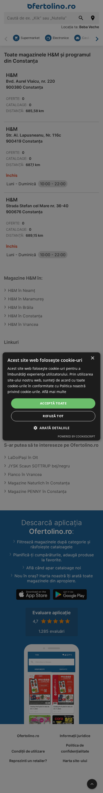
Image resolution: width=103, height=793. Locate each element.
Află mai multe (54, 391)
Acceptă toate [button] (53, 403)
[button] (52, 428)
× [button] (92, 358)
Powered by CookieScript (76, 436)
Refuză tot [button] (53, 416)
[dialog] (51, 396)
